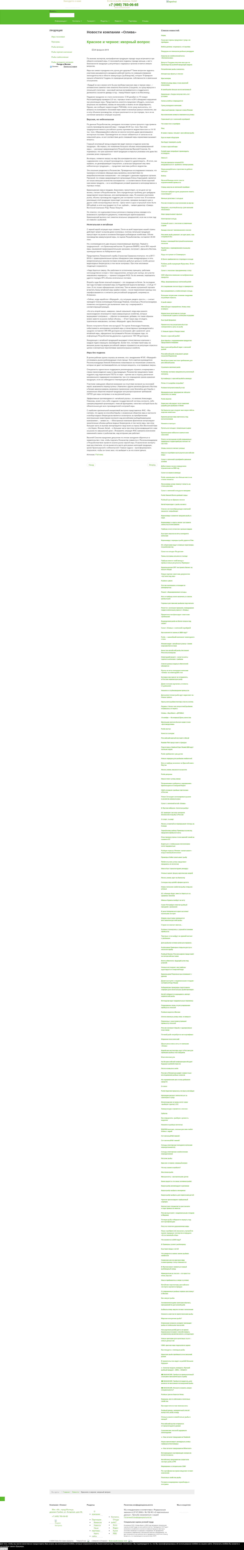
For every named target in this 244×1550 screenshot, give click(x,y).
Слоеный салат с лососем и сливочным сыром (176, 224)
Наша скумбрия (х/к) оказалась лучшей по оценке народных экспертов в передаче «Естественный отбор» (177, 1233)
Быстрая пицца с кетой (170, 1249)
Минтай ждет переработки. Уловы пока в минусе (175, 308)
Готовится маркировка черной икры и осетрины (175, 1483)
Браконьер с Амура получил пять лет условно (175, 95)
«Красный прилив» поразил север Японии (177, 110)
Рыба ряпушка (166, 774)
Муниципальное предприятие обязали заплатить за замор (175, 393)
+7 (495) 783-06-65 (123, 4)
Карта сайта (95, 1534)
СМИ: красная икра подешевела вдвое (175, 1345)
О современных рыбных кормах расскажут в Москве (177, 1292)
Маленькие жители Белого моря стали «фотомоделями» (175, 723)
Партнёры (132, 21)
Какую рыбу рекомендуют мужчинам (175, 1186)
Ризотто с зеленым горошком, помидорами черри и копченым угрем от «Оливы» (177, 609)
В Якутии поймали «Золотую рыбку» (175, 808)
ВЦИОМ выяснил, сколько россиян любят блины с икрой (177, 1130)
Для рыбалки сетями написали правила (176, 943)
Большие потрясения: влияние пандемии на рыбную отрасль (176, 296)
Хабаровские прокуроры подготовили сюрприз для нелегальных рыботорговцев (177, 988)
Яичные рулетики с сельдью (172, 198)
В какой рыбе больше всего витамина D (176, 89)
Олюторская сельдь (169, 219)
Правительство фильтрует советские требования (175, 615)
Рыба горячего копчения (61, 52)
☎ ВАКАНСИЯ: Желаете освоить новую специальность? (176, 1389)
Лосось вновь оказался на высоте (174, 770)
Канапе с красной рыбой (170, 336)
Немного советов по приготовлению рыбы (177, 1314)
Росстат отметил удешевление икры (175, 1226)
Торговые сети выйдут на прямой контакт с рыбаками (176, 937)
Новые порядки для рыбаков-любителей (176, 758)
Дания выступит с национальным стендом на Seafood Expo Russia (177, 982)
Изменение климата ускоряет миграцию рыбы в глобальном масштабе (176, 1324)
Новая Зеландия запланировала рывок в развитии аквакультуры (176, 798)
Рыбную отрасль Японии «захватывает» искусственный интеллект (176, 852)
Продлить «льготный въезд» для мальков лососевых (177, 208)
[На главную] (88, 1541)
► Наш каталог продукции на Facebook (175, 1437)
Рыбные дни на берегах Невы (172, 1394)
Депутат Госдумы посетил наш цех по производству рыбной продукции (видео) (176, 63)
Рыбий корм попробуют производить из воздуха (175, 152)
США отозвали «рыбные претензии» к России (174, 791)
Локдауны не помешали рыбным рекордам (177, 51)
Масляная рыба (167, 1172)
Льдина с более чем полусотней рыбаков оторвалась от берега (176, 707)
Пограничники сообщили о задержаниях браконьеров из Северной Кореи (176, 784)
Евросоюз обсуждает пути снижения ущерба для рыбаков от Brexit (175, 404)
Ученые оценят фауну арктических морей (177, 873)
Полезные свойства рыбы (171, 1477)
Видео (115, 1527)
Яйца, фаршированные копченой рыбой (176, 282)
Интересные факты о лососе (172, 74)
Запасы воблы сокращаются (172, 101)
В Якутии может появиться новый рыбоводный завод (174, 1268)
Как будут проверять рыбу (171, 142)
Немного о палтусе (168, 423)
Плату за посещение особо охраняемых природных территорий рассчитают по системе (176, 441)
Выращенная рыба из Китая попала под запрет (176, 622)
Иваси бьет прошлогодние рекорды (174, 868)
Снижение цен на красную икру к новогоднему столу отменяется (173, 1261)
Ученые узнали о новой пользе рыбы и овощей (175, 1418)
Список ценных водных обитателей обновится (174, 665)
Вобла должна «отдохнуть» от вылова (175, 47)
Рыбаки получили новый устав (173, 388)
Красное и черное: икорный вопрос (118, 41)
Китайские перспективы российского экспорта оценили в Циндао (175, 1286)
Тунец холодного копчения (171, 105)
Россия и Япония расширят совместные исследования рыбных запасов (176, 1074)
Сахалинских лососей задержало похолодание (174, 1431)
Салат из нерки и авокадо (170, 473)
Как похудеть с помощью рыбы (173, 1350)
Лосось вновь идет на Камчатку (173, 878)
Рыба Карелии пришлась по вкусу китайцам (177, 1091)
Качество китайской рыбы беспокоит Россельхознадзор (175, 651)
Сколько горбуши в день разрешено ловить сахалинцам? (177, 193)
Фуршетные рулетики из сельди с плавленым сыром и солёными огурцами (177, 314)
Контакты (76, 21)
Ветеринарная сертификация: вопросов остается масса (176, 1454)
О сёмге (164, 1086)
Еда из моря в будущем (170, 137)
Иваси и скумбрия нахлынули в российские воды (177, 454)
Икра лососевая (58, 36)
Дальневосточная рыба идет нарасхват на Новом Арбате (177, 696)
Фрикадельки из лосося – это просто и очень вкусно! (175, 1274)
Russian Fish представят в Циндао (173, 743)
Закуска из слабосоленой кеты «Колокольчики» (173, 57)
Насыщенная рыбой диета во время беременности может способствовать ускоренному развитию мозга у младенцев (177, 1332)
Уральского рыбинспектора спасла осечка (177, 702)
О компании (96, 1512)
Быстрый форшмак (168, 320)
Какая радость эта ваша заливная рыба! (176, 1181)
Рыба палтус (166, 729)
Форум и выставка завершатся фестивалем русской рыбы (173, 919)
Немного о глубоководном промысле (175, 690)
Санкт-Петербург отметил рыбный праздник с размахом (174, 906)
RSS (115, 1533)
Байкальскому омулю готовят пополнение (177, 1309)
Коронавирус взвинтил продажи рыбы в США (176, 517)
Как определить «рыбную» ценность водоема (174, 1119)
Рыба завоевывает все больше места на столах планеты (176, 478)
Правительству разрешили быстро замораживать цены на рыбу (174, 326)
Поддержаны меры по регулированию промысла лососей (175, 1006)
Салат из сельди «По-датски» (172, 551)
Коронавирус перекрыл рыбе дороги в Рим (177, 540)
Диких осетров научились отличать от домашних (174, 685)
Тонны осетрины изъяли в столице (174, 556)
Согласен (4, 1548)
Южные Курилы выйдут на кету (173, 900)
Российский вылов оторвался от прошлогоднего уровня (172, 1425)
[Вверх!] (2, 1499)
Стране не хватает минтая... (171, 925)
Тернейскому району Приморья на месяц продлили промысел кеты (176, 831)
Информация (60, 21)
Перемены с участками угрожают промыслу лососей (174, 1022)
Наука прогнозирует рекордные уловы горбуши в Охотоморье (175, 1443)
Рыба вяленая (57, 47)
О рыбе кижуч (166, 302)
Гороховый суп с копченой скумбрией (175, 119)
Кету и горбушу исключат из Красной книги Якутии (177, 764)
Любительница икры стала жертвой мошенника (174, 84)
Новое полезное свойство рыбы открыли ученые (176, 888)
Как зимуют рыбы (167, 1298)
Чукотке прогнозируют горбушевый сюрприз (174, 1201)
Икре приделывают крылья (171, 214)
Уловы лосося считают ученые (173, 448)
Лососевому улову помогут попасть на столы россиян (175, 485)
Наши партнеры (96, 1529)
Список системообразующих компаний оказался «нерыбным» (175, 510)
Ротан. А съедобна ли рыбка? (172, 383)
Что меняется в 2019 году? (171, 1240)
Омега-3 (164, 158)
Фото (115, 1525)
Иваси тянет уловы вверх (171, 779)
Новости (118, 21)
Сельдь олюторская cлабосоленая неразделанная (174, 1153)
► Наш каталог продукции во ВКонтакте (176, 1448)
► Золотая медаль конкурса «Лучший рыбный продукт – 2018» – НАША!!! (175, 1369)
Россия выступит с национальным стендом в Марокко (177, 1214)
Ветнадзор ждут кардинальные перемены (177, 1001)
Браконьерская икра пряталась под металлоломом (174, 418)
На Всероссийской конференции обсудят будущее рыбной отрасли (176, 1063)
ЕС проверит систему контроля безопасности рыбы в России (173, 814)
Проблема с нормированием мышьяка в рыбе (175, 249)
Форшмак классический (170, 1039)
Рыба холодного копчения (62, 62)
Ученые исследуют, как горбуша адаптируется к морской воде (173, 968)
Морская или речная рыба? (171, 1318)
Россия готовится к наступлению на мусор (177, 203)
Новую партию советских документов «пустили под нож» (175, 575)
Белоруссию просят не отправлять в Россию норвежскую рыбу (174, 678)
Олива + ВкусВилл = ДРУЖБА (172, 713)
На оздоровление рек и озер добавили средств (175, 1081)
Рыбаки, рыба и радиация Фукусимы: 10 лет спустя (177, 265)
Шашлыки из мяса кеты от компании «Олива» (175, 1045)
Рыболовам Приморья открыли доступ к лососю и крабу (176, 948)
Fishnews (99, 454)
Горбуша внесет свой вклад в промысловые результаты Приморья (175, 562)
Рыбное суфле (166, 581)
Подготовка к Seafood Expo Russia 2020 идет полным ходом (177, 748)
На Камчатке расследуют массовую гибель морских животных (177, 411)
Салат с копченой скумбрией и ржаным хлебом (176, 460)
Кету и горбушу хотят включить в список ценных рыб (176, 597)
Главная (66, 1492)
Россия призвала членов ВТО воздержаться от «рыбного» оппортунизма (177, 163)
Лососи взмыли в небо (169, 1068)
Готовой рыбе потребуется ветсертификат (177, 1035)
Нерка (163, 35)
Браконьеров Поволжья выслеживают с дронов (176, 975)
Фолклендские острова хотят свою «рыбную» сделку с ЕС (174, 1103)
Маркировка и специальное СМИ (173, 1466)
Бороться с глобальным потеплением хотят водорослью (175, 845)
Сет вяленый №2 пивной (170, 1136)
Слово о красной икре (169, 147)
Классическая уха (168, 1057)
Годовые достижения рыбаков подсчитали (177, 603)
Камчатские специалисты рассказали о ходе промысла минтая (175, 1207)
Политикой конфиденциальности (137, 1517)
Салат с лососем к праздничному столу (176, 270)
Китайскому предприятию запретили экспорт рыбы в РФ (175, 1460)
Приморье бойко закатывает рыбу (174, 857)
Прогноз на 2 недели (70, 66)
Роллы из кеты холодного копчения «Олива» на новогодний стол (174, 671)
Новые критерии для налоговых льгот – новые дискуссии (176, 1339)
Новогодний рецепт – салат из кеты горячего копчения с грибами (174, 658)
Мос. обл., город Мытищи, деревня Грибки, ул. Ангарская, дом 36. (66, 1510)
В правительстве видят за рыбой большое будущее (177, 1362)
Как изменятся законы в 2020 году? (174, 632)
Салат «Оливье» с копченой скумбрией (176, 628)
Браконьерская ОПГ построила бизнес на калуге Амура (176, 568)
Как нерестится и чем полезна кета (174, 1406)
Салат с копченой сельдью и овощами (175, 491)
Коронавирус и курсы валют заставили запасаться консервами (176, 523)
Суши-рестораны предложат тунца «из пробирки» (175, 41)
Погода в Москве (64, 64)
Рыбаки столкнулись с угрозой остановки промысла (177, 930)
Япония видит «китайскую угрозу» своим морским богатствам (176, 645)
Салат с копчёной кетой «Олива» (173, 803)
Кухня (115, 1530)
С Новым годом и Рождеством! (173, 331)
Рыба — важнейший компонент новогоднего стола (177, 638)
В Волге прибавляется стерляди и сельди (177, 259)
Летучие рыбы (166, 1158)
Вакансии (98, 1522)
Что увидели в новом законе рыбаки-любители (175, 1254)
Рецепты (104, 21)
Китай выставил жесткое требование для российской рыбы (176, 361)
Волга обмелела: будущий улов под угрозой (175, 962)
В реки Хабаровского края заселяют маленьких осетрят (174, 912)
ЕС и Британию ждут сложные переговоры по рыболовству (177, 546)
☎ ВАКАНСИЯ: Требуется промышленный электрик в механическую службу (177, 1375)
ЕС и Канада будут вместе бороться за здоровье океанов (175, 894)
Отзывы (145, 21)
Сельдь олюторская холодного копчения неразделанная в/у (176, 1146)
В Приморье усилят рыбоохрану (173, 1244)
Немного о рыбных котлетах (172, 1125)
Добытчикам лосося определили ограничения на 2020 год (173, 467)
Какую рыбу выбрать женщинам (173, 1190)
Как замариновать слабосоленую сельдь (176, 291)
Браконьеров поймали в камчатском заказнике (175, 434)
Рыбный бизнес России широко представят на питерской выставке (177, 955)
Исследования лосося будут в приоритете (177, 286)
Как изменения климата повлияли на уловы (177, 115)
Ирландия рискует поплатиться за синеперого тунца (174, 1096)
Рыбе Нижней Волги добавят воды (174, 495)
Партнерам (96, 1519)
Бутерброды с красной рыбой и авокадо (176, 378)
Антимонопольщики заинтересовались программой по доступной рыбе (176, 1304)
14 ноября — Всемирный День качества (176, 717)
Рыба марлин (166, 399)
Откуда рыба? (115, 1520)
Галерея (90, 21)
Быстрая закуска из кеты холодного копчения (175, 535)
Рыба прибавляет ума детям (172, 754)
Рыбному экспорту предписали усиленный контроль (177, 373)
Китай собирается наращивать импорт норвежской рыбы (175, 995)
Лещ (162, 128)
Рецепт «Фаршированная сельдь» (174, 592)
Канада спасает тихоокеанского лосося (176, 230)
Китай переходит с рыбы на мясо (173, 504)
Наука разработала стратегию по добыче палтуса (176, 170)
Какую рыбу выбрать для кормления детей (177, 1195)
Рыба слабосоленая (59, 57)
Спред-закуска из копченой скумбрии (175, 187)
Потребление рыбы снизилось (172, 69)
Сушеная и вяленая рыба (170, 367)
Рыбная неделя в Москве (170, 1012)
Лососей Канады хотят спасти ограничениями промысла (172, 181)
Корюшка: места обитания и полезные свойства (175, 1400)
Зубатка (164, 1113)
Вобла (163, 176)
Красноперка (166, 78)
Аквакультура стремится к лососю (174, 1109)
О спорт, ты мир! (167, 819)
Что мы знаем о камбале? (171, 1167)
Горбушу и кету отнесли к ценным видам (176, 529)
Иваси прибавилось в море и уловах (175, 1280)
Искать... (53, 11)
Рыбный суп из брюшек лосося (173, 500)
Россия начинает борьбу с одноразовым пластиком (176, 1029)
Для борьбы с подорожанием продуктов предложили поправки (176, 341)
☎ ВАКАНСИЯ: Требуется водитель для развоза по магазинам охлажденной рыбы (177, 1382)
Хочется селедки (167, 733)
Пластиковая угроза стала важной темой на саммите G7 (177, 838)
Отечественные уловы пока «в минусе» (176, 1017)
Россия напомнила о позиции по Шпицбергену (173, 586)
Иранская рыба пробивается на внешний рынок (176, 1355)
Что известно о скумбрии (170, 124)
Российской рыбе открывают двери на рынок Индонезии (174, 355)
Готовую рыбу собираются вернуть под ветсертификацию (176, 1221)
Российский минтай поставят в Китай (175, 738)
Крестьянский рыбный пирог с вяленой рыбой (176, 348)
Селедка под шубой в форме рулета (175, 882)
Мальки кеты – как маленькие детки (174, 1177)
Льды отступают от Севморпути (173, 254)
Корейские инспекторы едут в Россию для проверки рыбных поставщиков (177, 1051)
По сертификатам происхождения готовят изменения (177, 1472)
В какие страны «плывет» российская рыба (177, 133)
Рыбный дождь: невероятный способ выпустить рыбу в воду (175, 1411)
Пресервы (55, 41)
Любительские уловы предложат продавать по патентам (173, 863)
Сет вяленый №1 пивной (170, 1140)
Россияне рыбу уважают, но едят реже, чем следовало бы (177, 236)
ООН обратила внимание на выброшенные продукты (177, 276)
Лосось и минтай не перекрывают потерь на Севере (177, 825)
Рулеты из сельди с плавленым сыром (176, 428)
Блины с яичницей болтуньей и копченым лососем (177, 242)
